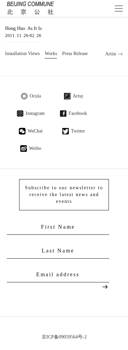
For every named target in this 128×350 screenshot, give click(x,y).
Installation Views (22, 53)
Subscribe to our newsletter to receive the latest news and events (64, 194)
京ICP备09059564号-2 (64, 336)
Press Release (75, 53)
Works (51, 53)
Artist (110, 53)
